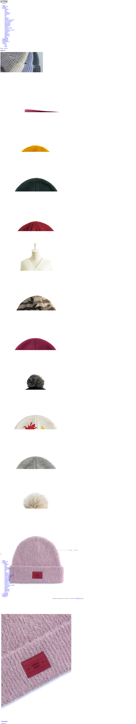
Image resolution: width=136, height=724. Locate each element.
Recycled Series (7, 578)
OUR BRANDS (5, 38)
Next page (70, 550)
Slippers (6, 32)
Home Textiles (7, 33)
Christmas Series (7, 24)
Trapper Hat (7, 28)
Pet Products (7, 34)
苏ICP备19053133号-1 (79, 598)
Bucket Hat (6, 12)
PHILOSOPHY (5, 40)
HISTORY (4, 7)
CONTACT (5, 42)
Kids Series (6, 18)
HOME (4, 5)
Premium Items (7, 35)
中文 (5, 45)
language (4, 43)
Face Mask (6, 31)
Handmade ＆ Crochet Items (9, 19)
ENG (5, 44)
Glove (6, 16)
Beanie (6, 10)
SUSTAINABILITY (6, 41)
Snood (6, 570)
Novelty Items (7, 25)
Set (5, 15)
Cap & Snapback (7, 13)
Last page (75, 550)
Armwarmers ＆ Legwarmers (10, 29)
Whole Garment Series (8, 20)
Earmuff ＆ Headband (8, 27)
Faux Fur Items (7, 30)
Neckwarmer (7, 569)
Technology (7, 9)
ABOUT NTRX (5, 6)
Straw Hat (6, 37)
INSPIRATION (5, 39)
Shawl (6, 36)
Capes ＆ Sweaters (8, 21)
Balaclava (6, 26)
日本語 (6, 46)
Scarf (5, 11)
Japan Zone (7, 17)
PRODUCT (5, 8)
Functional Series (7, 23)
